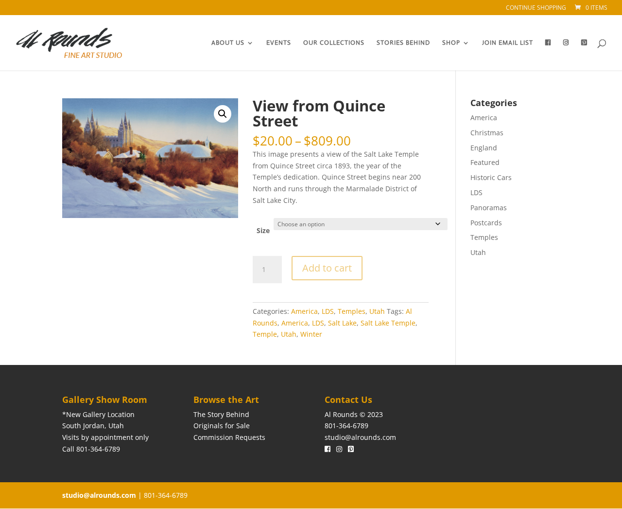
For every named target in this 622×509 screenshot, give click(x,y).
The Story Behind (221, 414)
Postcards (486, 222)
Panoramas (488, 207)
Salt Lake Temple (388, 322)
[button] (222, 114)
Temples (351, 311)
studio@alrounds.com (360, 437)
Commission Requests (229, 437)
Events (278, 43)
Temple (265, 334)
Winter (311, 334)
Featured (485, 162)
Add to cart (327, 267)
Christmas (486, 132)
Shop (451, 43)
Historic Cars (491, 177)
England (483, 147)
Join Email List (507, 43)
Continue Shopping (536, 8)
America (304, 311)
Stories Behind (403, 43)
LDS (328, 311)
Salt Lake (342, 322)
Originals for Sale (221, 425)
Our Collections (333, 43)
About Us (227, 43)
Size (263, 230)
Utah (377, 311)
